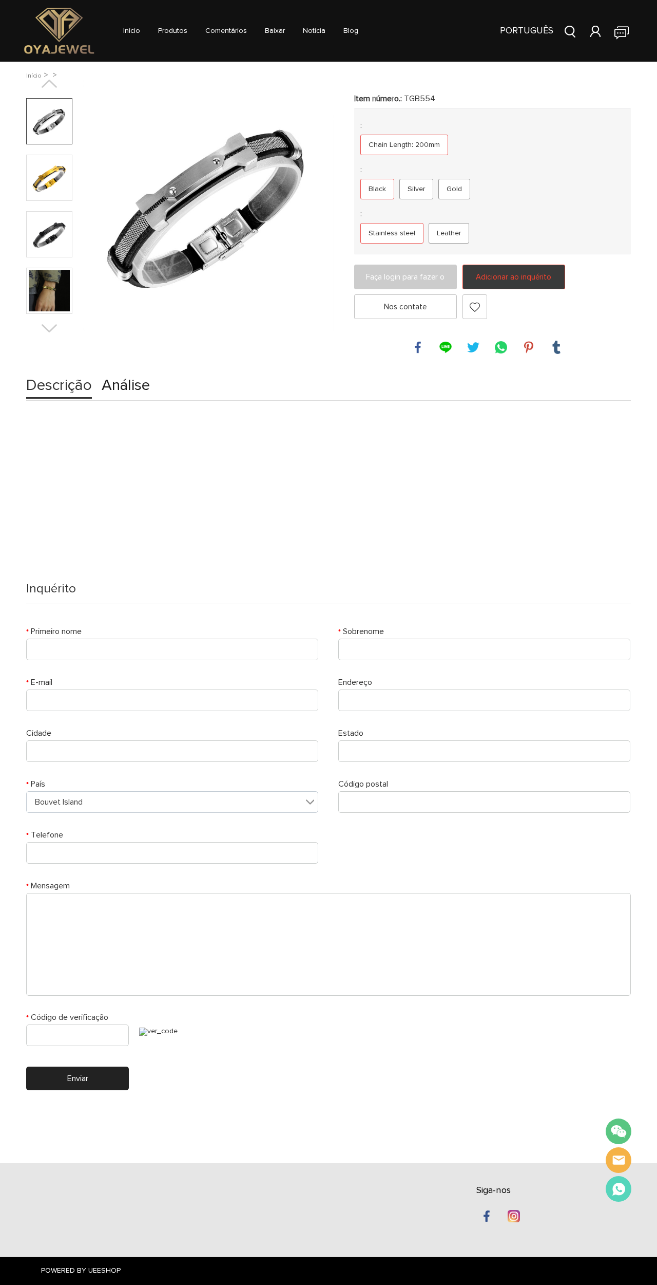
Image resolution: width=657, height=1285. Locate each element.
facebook (418, 347)
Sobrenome (361, 631)
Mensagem (48, 886)
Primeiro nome (54, 631)
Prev (49, 84)
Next (49, 328)
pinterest (528, 347)
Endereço (355, 682)
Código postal (363, 784)
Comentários (226, 30)
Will (618, 1160)
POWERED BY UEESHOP (81, 1270)
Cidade (38, 733)
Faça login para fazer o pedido (405, 281)
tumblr (556, 347)
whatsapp (501, 347)
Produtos (172, 30)
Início (131, 30)
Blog (350, 30)
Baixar (275, 30)
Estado (350, 733)
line (445, 347)
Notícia (314, 30)
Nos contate (405, 307)
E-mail (39, 682)
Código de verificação (67, 1017)
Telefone (44, 835)
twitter (473, 347)
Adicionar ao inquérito (513, 277)
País (35, 784)
